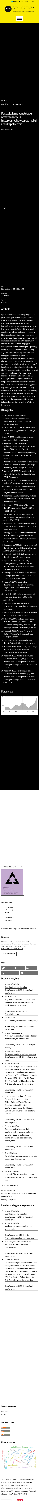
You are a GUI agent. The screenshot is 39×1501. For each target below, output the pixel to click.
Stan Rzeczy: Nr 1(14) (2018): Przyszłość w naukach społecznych (19, 1236)
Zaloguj (34, 1)
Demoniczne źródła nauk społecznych (20, 1054)
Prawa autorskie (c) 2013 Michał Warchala (18, 928)
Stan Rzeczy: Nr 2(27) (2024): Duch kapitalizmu (19, 991)
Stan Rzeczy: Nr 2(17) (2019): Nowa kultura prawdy (19, 1121)
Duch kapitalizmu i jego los (16, 987)
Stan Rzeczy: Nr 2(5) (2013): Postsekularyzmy (16, 1013)
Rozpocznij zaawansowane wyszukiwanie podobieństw (18, 1195)
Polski (3, 1414)
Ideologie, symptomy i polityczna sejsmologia (18, 1228)
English (4, 1411)
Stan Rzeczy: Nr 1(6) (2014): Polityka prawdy (20, 1046)
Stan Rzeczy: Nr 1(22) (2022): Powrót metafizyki (20, 1028)
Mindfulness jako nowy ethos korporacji (21, 1020)
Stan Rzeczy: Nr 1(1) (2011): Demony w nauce (21, 1058)
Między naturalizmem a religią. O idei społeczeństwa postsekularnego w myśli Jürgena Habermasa (20, 1002)
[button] (7, 968)
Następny (14, 1185)
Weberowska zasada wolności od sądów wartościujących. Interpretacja (21, 1037)
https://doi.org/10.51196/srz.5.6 (12, 289)
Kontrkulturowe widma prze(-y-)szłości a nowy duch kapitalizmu (21, 1157)
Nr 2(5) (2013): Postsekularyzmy (12, 104)
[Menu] (19, 18)
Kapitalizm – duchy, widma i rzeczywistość (16, 1246)
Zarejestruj (26, 1)
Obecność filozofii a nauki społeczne (19, 1174)
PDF (4, 208)
